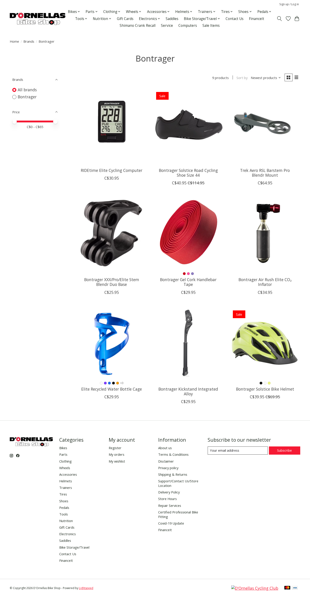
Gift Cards (125, 18)
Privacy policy (168, 468)
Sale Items (211, 25)
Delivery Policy (169, 492)
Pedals (64, 507)
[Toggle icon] (279, 19)
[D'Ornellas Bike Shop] (37, 18)
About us (165, 448)
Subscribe (284, 450)
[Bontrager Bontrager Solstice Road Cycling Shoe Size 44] (188, 124)
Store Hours (167, 498)
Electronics (67, 534)
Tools (63, 514)
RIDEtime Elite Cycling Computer (111, 170)
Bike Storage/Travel (74, 547)
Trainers (65, 487)
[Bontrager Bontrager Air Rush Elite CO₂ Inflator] (265, 233)
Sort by (242, 77)
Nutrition (66, 520)
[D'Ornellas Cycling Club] (254, 588)
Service (167, 25)
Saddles (172, 18)
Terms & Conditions (173, 454)
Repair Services (169, 505)
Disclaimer (166, 461)
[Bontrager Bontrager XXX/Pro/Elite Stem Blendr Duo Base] (111, 233)
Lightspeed (86, 588)
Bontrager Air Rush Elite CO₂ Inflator (265, 282)
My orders (116, 454)
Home (14, 41)
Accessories (68, 474)
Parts (63, 454)
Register (115, 448)
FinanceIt (256, 18)
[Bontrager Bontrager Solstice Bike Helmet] (265, 342)
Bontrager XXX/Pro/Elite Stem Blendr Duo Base (111, 282)
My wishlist (117, 461)
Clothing (65, 461)
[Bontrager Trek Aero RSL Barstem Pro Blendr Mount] (265, 124)
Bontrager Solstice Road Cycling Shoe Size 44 (188, 173)
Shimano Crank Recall (137, 25)
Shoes (63, 501)
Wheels (64, 468)
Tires (63, 494)
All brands (27, 89)
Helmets (65, 481)
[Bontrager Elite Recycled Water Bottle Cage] (111, 342)
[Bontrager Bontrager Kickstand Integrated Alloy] (188, 342)
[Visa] (295, 588)
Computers (187, 25)
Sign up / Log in (289, 4)
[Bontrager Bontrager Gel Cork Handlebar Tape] (188, 233)
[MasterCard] (287, 588)
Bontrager (27, 96)
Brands (28, 41)
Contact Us (235, 18)
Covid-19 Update (171, 523)
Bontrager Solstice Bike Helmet (265, 389)
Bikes (63, 448)
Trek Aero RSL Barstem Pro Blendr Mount (265, 173)
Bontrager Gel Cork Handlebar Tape (188, 282)
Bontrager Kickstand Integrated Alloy (188, 391)
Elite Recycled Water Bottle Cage (111, 389)
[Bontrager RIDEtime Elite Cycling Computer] (111, 124)
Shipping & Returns (172, 474)
